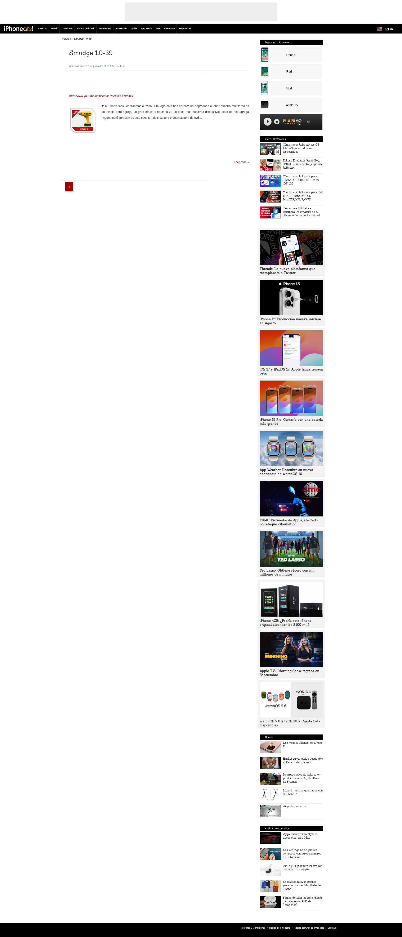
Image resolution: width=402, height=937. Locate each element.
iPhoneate (18, 28)
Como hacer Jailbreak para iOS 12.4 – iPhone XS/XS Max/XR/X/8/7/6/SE (303, 196)
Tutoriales (67, 28)
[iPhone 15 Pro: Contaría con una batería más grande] (291, 415)
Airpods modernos (294, 806)
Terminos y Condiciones (253, 927)
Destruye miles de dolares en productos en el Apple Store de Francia (301, 778)
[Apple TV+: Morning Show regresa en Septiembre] (291, 666)
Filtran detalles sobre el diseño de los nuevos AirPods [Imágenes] (302, 901)
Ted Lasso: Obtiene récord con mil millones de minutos (287, 572)
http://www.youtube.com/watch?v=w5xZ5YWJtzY (101, 96)
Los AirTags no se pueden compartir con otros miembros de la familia (302, 853)
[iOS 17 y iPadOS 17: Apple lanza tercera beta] (291, 364)
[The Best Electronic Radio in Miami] (288, 122)
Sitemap (332, 927)
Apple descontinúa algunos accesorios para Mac (300, 835)
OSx (158, 28)
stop (277, 122)
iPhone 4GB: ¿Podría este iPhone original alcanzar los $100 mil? (286, 623)
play (267, 121)
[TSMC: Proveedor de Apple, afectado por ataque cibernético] (291, 515)
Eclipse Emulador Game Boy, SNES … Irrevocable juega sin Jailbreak (302, 164)
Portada (66, 38)
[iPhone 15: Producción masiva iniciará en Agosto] (291, 314)
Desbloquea (104, 28)
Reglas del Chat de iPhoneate (309, 927)
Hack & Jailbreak (85, 28)
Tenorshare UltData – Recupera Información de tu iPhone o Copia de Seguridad (301, 212)
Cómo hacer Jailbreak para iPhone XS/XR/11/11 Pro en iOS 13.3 (301, 180)
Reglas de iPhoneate (279, 927)
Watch (54, 28)
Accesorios (121, 28)
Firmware (169, 28)
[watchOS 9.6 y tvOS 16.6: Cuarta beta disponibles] (291, 716)
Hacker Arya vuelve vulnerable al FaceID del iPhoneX (303, 760)
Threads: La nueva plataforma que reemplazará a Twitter (287, 271)
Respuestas (185, 28)
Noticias (42, 28)
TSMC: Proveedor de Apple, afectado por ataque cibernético (289, 522)
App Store (146, 28)
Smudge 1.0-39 (91, 53)
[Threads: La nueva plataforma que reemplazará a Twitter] (291, 264)
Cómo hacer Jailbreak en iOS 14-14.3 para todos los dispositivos (301, 148)
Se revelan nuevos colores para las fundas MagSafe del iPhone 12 (302, 885)
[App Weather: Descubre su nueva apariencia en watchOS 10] (291, 465)
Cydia (134, 28)
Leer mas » (241, 162)
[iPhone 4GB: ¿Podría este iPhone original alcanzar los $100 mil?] (291, 616)
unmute (309, 121)
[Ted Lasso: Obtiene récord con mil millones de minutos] (291, 565)
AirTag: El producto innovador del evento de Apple (302, 867)
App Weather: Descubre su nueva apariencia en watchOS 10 (286, 472)
